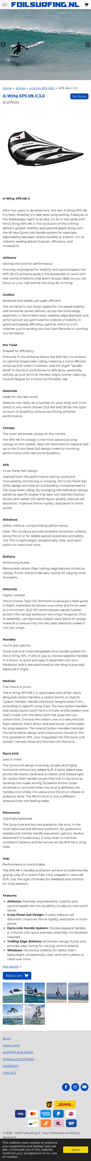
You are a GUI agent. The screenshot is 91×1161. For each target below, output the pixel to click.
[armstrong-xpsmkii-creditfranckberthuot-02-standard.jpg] (35, 993)
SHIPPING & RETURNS (18, 1052)
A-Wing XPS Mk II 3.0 (24, 95)
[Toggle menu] (4, 4)
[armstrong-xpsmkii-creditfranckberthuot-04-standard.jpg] (78, 993)
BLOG (7, 1038)
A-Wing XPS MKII (42, 88)
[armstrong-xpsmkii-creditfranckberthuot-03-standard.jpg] (56, 993)
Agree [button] (76, 1149)
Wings (20, 88)
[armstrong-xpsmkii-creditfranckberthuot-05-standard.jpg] (13, 1014)
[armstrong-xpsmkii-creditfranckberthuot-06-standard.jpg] (35, 1014)
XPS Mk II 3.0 (68, 88)
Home (7, 88)
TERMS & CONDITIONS (18, 1059)
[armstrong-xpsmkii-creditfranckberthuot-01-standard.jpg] (13, 993)
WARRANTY (11, 1066)
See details (11, 966)
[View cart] (86, 4)
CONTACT (9, 1073)
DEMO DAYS (11, 1045)
